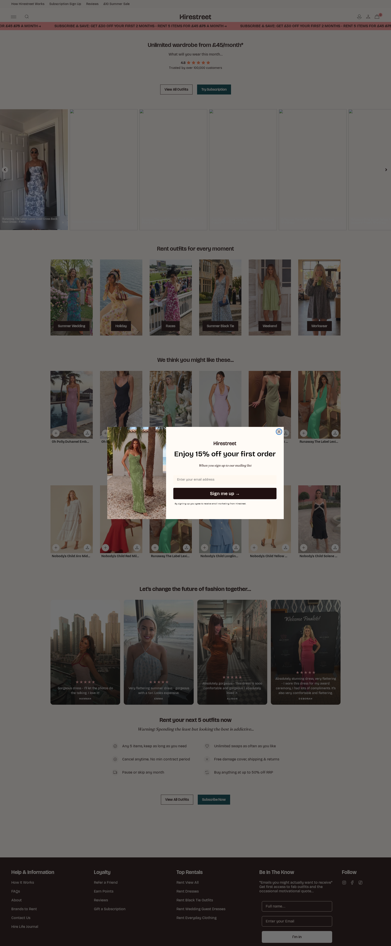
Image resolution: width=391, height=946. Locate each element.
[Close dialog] (279, 432)
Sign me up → (225, 493)
